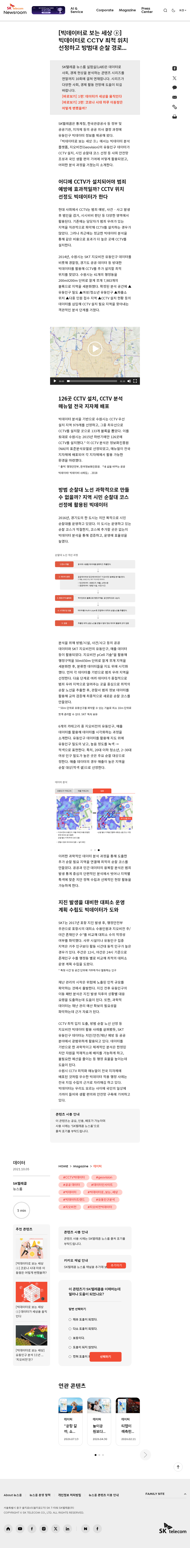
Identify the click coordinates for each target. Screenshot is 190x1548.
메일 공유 (174, 97)
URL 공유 (174, 107)
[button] (95, 348)
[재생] (55, 381)
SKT (15, 9)
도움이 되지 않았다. (85, 1347)
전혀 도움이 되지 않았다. (88, 1356)
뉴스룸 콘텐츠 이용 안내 (104, 1495)
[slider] (92, 381)
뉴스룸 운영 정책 (40, 1495)
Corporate (104, 10)
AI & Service (77, 10)
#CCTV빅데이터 (74, 1177)
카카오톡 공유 (174, 87)
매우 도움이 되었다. (85, 1319)
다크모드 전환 (173, 10)
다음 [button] (145, 1454)
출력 (174, 116)
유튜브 (20, 1528)
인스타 (43, 1528)
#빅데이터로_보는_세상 (103, 1192)
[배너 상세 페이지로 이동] (48, 10)
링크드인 (67, 1528)
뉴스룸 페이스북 (97, 1528)
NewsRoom (15, 12)
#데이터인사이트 (102, 1184)
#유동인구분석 (105, 1199)
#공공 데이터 (71, 1184)
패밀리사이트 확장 (165, 1494)
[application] (95, 349)
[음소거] (129, 381)
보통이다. (79, 1338)
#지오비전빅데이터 (100, 1207)
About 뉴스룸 (13, 1495)
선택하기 (105, 1356)
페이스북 (31, 1528)
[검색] (165, 10)
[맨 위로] (178, 1467)
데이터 (19, 1163)
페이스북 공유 (174, 68)
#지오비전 (69, 1207)
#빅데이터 (69, 1192)
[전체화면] (135, 381)
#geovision (104, 1177)
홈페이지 (8, 1528)
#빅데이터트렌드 (74, 1199)
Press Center (147, 10)
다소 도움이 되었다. (85, 1328)
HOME (63, 1166)
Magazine (127, 10)
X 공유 (174, 78)
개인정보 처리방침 (69, 1495)
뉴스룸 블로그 (85, 1528)
